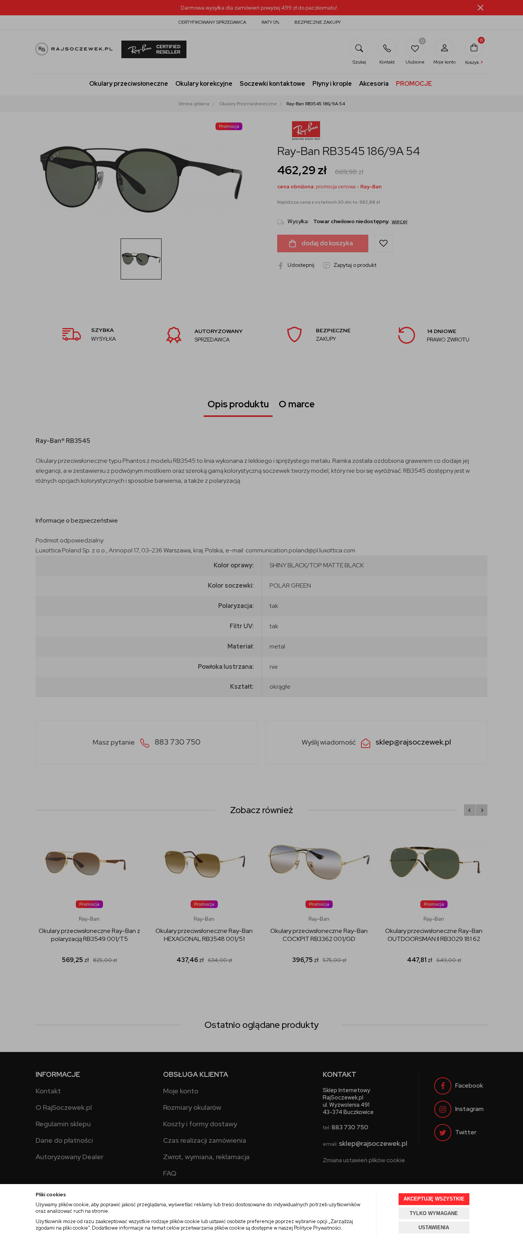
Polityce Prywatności (317, 1228)
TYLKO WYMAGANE (434, 1213)
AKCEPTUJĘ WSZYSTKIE (434, 1199)
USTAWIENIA (433, 1227)
